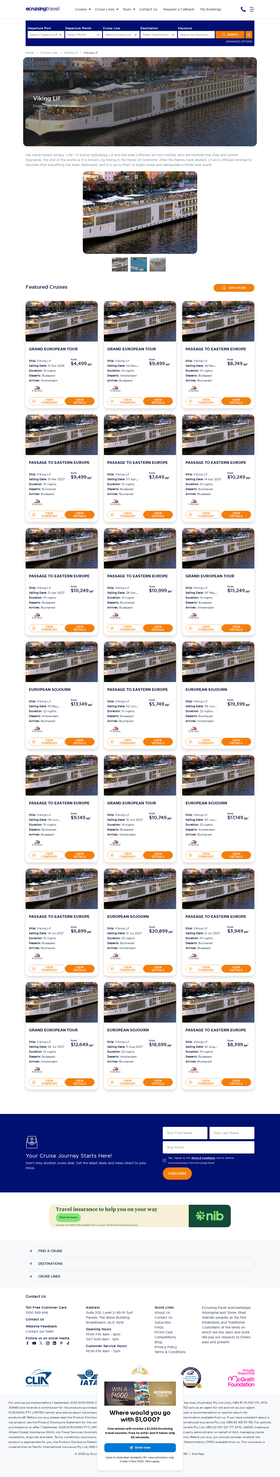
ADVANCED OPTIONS (239, 41)
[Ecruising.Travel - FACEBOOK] (27, 1343)
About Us (162, 1312)
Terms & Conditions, (203, 1158)
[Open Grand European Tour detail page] (38, 389)
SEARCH (232, 34)
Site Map (198, 1454)
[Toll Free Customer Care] (243, 9)
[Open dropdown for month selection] (98, 34)
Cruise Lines (49, 52)
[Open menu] (252, 9)
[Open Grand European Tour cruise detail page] (62, 321)
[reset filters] (248, 34)
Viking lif (70, 52)
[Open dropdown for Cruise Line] (136, 34)
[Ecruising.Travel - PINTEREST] (61, 1343)
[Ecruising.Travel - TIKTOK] (68, 1343)
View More (237, 288)
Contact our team (40, 1331)
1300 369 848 (37, 1312)
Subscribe (163, 1322)
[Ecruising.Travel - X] (41, 1343)
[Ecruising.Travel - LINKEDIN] (54, 1343)
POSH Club (164, 1332)
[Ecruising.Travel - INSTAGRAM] (47, 1343)
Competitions (165, 1337)
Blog (158, 1342)
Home (30, 52)
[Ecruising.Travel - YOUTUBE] (34, 1343)
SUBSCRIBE (177, 1173)
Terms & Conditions (170, 1352)
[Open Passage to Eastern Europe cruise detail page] (218, 321)
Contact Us (163, 1317)
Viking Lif (90, 52)
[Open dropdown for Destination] (173, 34)
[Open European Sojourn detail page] (38, 730)
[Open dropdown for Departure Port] (60, 34)
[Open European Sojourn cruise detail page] (62, 661)
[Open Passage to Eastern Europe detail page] (194, 389)
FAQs (159, 1327)
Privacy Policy (166, 1347)
